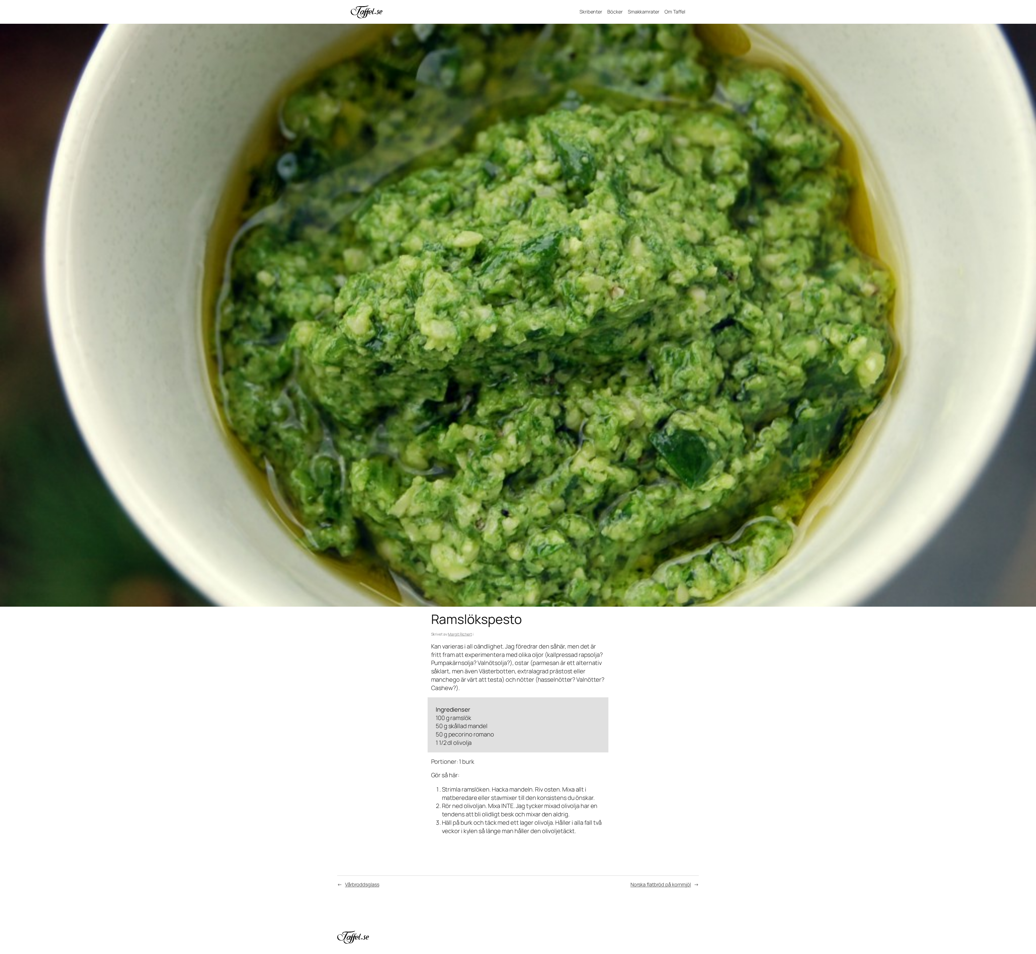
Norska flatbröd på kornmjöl (661, 884)
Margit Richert (460, 634)
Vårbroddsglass (362, 884)
